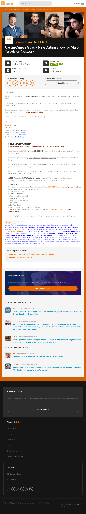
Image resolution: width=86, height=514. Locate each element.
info (10, 3)
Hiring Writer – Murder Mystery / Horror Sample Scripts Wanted (38, 356)
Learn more (42, 409)
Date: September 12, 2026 (27, 337)
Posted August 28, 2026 (26, 353)
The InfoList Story (13, 428)
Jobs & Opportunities (39, 254)
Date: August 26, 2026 (26, 308)
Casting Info (11, 254)
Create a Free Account (43, 288)
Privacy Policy (34, 503)
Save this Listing (54, 78)
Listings (4, 9)
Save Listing (63, 83)
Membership (11, 434)
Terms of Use (45, 503)
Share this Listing (17, 78)
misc (14, 353)
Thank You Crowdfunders (15, 456)
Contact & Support (16, 474)
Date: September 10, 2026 (27, 321)
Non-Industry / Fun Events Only (20, 257)
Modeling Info (54, 254)
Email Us (13, 480)
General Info (23, 254)
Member (75, 504)
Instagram (23, 130)
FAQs (9, 445)
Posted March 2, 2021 (36, 42)
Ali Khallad (61, 506)
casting (20, 42)
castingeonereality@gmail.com (19, 191)
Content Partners (13, 451)
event (15, 308)
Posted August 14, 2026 (28, 364)
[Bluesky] (31, 489)
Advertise (10, 440)
